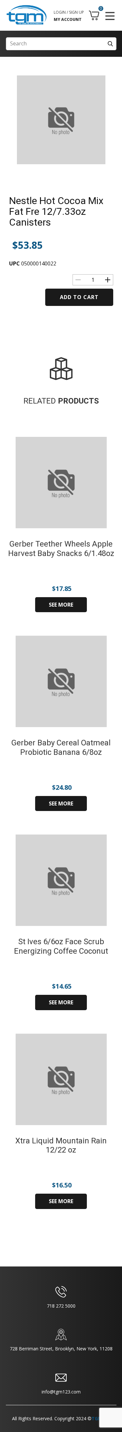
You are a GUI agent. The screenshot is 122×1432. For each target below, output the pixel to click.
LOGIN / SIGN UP (69, 12)
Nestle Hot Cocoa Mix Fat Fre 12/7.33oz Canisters (56, 211)
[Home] (26, 15)
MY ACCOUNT (68, 19)
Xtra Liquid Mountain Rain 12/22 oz (61, 1145)
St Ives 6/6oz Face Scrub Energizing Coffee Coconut (61, 946)
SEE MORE (61, 604)
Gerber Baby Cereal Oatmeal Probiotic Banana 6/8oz (61, 747)
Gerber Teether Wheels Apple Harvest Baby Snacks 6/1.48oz (61, 548)
